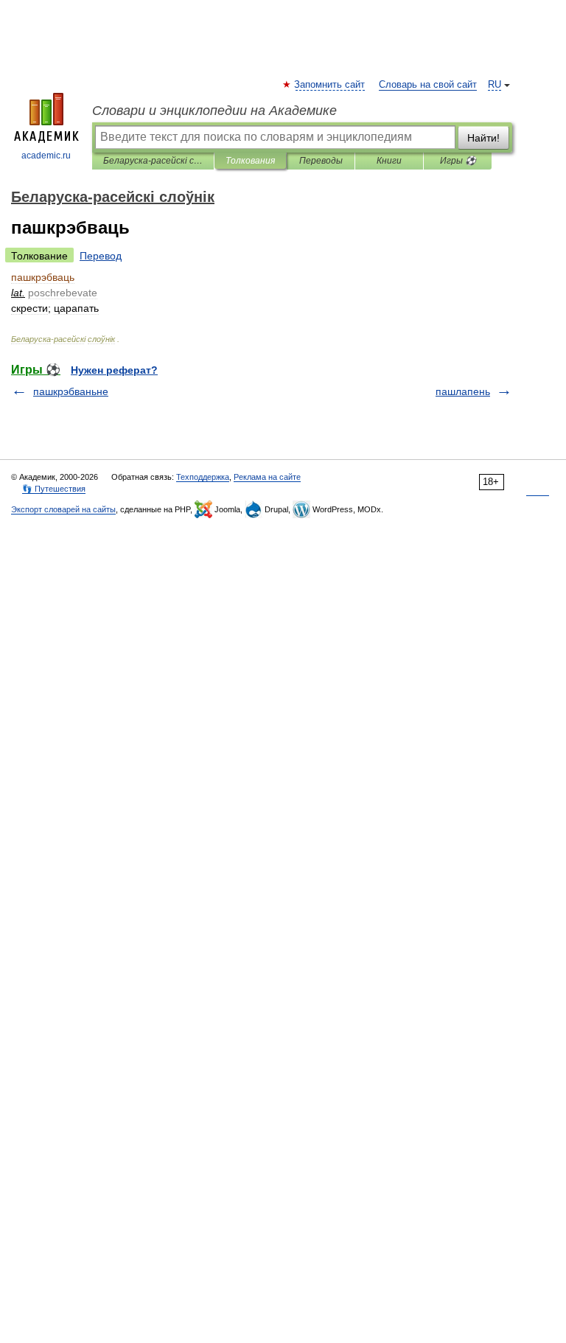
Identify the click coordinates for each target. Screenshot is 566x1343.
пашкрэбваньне (70, 391)
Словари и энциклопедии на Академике (214, 110)
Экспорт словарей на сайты (63, 509)
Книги (389, 161)
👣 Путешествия (53, 488)
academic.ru (46, 155)
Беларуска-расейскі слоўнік (153, 161)
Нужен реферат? (114, 370)
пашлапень (463, 391)
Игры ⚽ (458, 161)
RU (494, 85)
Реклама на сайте (267, 476)
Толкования (250, 161)
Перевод (101, 256)
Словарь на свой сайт (428, 85)
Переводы (321, 161)
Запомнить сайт (330, 85)
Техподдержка (202, 476)
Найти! (483, 138)
